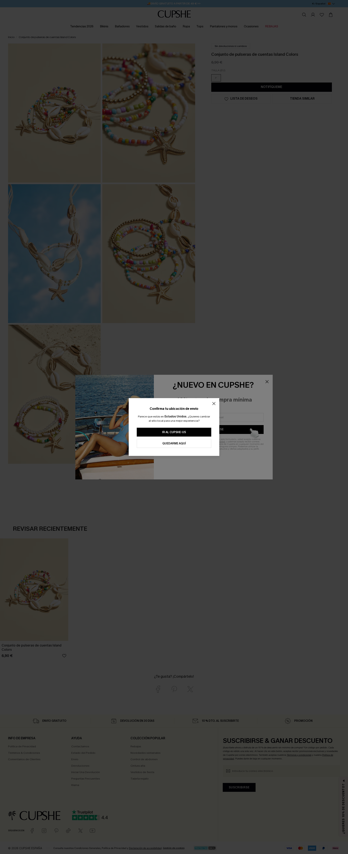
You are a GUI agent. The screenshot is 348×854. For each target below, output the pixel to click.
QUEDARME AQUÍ (174, 443)
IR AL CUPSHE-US (174, 432)
